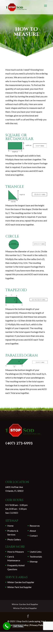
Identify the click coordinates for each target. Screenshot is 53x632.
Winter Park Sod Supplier (19, 587)
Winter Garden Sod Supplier (20, 582)
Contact (34, 535)
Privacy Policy (37, 625)
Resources (35, 525)
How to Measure (15, 551)
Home (10, 525)
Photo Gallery (14, 539)
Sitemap (34, 561)
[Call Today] (7, 626)
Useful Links (36, 551)
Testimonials (36, 556)
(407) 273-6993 (19, 443)
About (33, 530)
